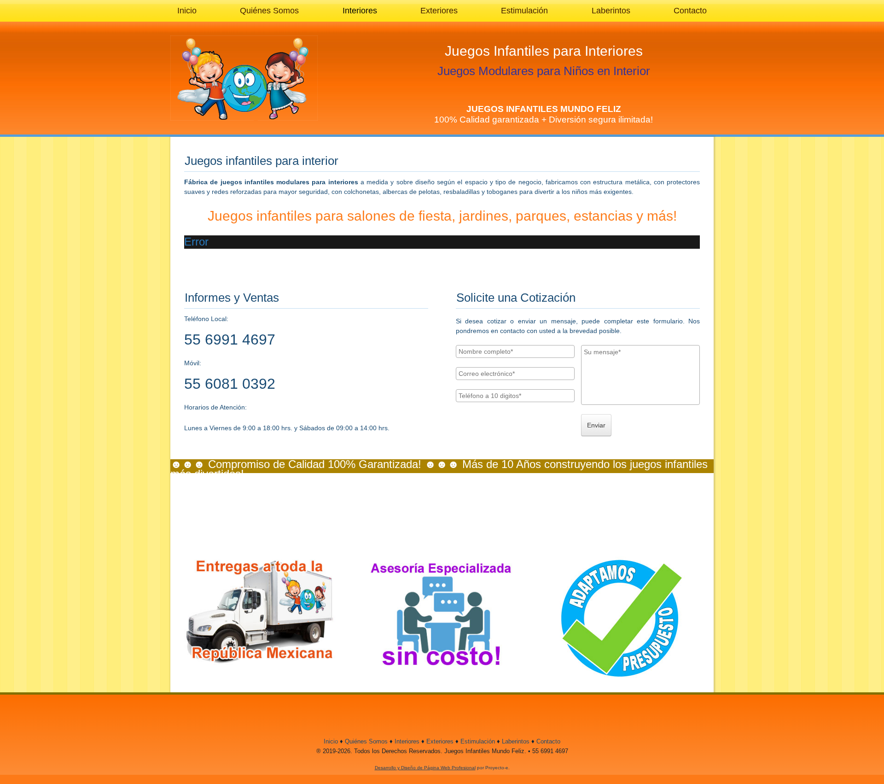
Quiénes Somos (269, 10)
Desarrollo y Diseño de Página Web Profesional (425, 767)
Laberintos (611, 10)
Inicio (187, 10)
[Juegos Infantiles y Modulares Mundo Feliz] (244, 78)
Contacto (690, 10)
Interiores (360, 10)
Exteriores (439, 10)
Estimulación (524, 10)
